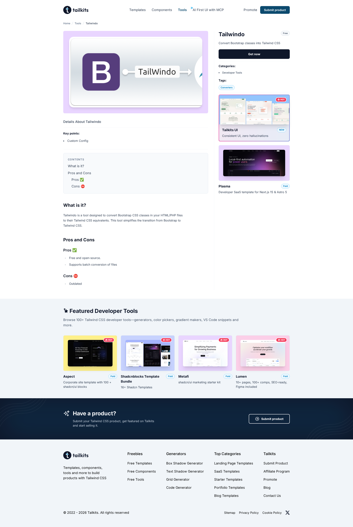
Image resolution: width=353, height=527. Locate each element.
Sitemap (229, 512)
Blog (266, 487)
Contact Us (272, 496)
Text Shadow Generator (185, 471)
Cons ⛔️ (78, 186)
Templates (137, 10)
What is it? (76, 166)
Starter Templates (228, 479)
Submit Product (275, 463)
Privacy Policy (249, 512)
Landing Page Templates (233, 463)
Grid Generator (178, 479)
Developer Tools (232, 72)
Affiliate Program (276, 471)
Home (66, 23)
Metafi (183, 376)
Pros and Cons (79, 173)
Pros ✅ (78, 180)
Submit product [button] (275, 10)
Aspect (69, 376)
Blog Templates (226, 496)
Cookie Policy (272, 512)
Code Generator (179, 487)
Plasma (224, 186)
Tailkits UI (230, 130)
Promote (250, 10)
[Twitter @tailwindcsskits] (287, 512)
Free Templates (139, 463)
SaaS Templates (227, 471)
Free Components (141, 471)
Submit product (272, 419)
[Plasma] (254, 163)
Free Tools (135, 479)
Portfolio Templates (229, 487)
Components (162, 10)
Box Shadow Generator (184, 463)
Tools (182, 10)
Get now (254, 54)
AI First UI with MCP (208, 10)
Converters (227, 87)
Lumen (241, 376)
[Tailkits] (76, 10)
